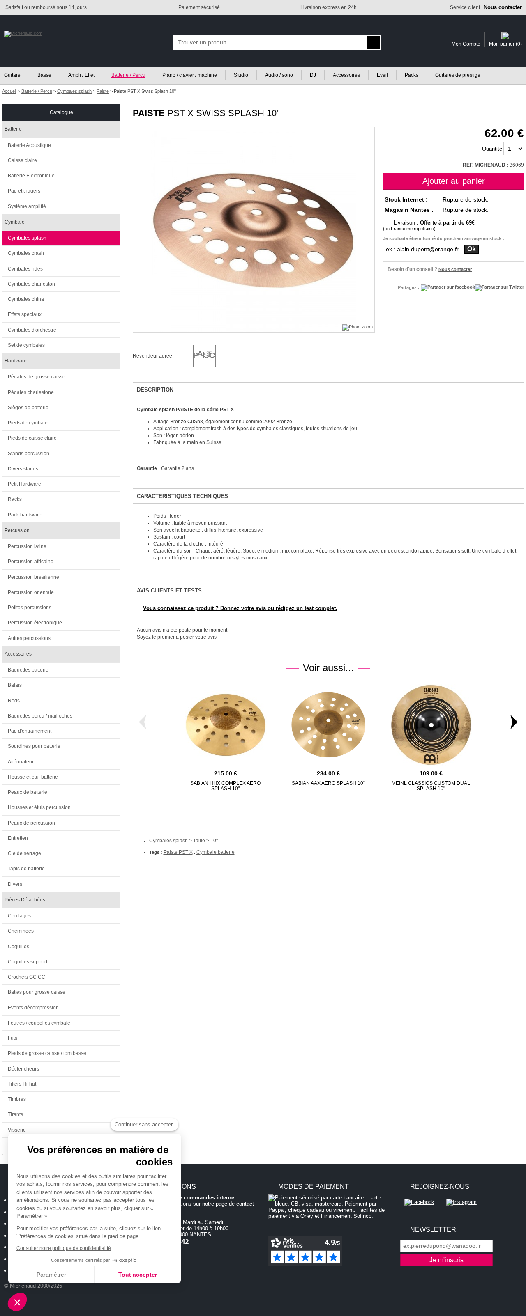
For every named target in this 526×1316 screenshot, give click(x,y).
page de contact (235, 1204)
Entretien (18, 838)
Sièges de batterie (28, 407)
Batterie (13, 129)
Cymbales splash (27, 238)
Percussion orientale (31, 592)
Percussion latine (27, 546)
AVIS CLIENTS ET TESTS (169, 590)
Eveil (382, 75)
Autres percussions (29, 638)
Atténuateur (21, 762)
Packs (411, 75)
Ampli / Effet (81, 75)
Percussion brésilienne (33, 577)
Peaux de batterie (27, 792)
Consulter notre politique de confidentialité (63, 1248)
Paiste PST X (178, 852)
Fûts (12, 1038)
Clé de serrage (24, 853)
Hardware (16, 361)
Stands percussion (28, 453)
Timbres (17, 1099)
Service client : (486, 7)
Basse (44, 75)
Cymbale (15, 222)
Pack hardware (25, 515)
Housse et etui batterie (33, 777)
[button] (17, 1302)
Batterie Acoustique (29, 145)
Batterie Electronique (31, 176)
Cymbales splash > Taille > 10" (183, 841)
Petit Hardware (24, 484)
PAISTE (149, 113)
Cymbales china (26, 299)
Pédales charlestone (31, 392)
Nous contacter (455, 269)
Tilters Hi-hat (22, 1084)
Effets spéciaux (25, 314)
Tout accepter (137, 1274)
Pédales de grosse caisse (36, 377)
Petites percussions (29, 607)
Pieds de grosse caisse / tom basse (47, 1053)
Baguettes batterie (28, 670)
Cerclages (19, 916)
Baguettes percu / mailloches (40, 716)
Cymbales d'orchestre (32, 330)
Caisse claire (22, 160)
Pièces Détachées (25, 900)
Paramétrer (51, 1274)
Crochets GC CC (26, 977)
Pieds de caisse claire (32, 438)
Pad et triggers (24, 191)
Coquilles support (27, 962)
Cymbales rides (25, 269)
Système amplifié (27, 206)
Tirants (15, 1114)
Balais (15, 685)
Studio (241, 75)
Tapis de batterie (26, 868)
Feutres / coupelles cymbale (39, 1023)
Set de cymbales (26, 345)
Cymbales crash (26, 253)
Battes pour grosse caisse (36, 992)
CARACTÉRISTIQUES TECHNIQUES (182, 496)
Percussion (17, 530)
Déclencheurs (23, 1069)
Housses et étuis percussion (39, 807)
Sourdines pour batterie (34, 746)
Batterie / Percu (128, 75)
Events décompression (33, 1008)
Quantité (492, 149)
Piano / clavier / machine (189, 75)
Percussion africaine (30, 561)
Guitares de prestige (457, 75)
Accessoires (346, 75)
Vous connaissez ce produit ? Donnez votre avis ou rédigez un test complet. (240, 608)
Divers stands (23, 469)
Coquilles (18, 946)
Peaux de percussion (31, 823)
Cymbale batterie (215, 852)
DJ (313, 75)
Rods (14, 701)
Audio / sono (279, 75)
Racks (15, 499)
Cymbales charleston (31, 284)
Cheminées (21, 931)
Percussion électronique (35, 623)
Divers (15, 884)
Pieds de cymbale (28, 423)
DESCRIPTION (155, 390)
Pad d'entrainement (29, 731)
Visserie (17, 1130)
